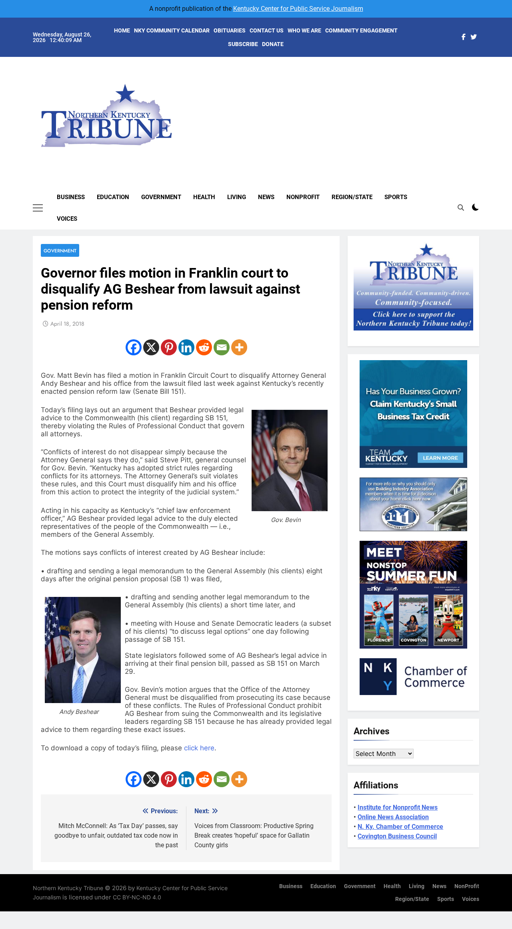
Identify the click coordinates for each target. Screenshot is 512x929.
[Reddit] (204, 347)
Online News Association (393, 817)
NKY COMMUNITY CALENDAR (172, 30)
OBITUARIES (230, 30)
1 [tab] (483, 69)
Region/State (352, 197)
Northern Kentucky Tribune (68, 888)
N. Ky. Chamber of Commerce (400, 826)
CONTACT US (267, 30)
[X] (151, 347)
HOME (122, 30)
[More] (239, 347)
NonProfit (303, 197)
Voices (67, 218)
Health (204, 197)
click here (199, 748)
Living (236, 197)
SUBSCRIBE (243, 44)
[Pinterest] (169, 347)
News (266, 197)
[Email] (222, 347)
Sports (395, 197)
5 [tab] (483, 117)
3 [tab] (483, 93)
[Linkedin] (186, 347)
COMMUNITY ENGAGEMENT (361, 30)
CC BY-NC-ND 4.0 (137, 897)
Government (161, 197)
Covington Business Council (397, 836)
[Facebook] (134, 347)
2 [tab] (483, 81)
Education (113, 197)
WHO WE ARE (304, 30)
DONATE (273, 44)
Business (71, 197)
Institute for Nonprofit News (398, 807)
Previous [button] (482, 108)
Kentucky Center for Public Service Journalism (298, 8)
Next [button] (464, 108)
